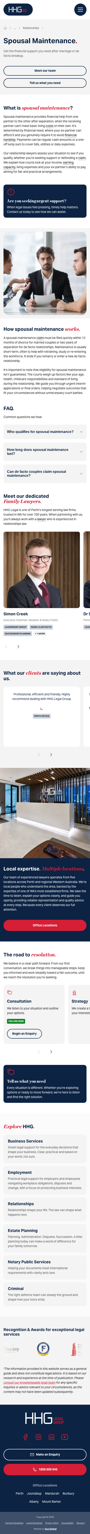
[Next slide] (18, 646)
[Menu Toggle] (80, 10)
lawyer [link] (41, 519)
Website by (45, 1528)
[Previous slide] (6, 646)
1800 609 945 (48, 1469)
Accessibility (67, 1523)
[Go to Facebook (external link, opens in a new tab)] (25, 1437)
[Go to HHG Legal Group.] (5, 28)
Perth (19, 1493)
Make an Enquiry (48, 1454)
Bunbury (68, 1493)
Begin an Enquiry (24, 1034)
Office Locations (45, 925)
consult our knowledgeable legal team (29, 1383)
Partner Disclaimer (14, 1523)
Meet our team (45, 71)
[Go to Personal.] (15, 28)
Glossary (80, 1523)
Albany (34, 1502)
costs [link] (49, 126)
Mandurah (52, 1493)
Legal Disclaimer (34, 1523)
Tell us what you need (45, 83)
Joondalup (34, 1493)
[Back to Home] (18, 9)
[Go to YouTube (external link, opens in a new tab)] (65, 1437)
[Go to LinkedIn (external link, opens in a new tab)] (51, 1437)
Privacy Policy (52, 1523)
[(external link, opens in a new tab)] (59, 1349)
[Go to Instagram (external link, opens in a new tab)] (38, 1437)
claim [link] (82, 158)
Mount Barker (51, 1502)
